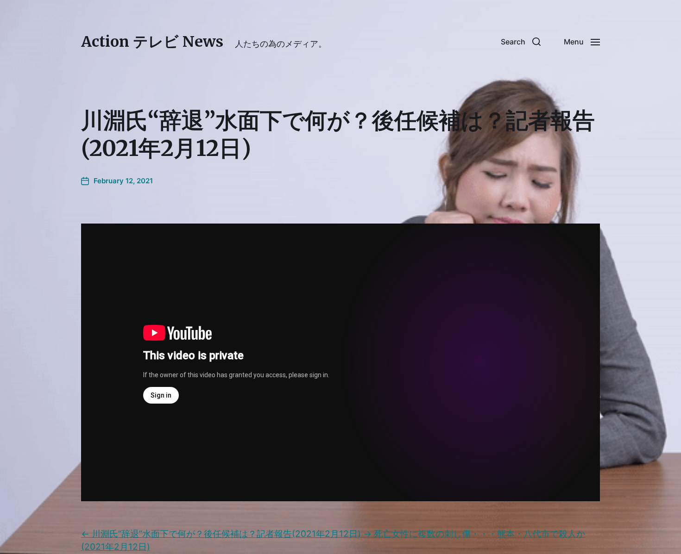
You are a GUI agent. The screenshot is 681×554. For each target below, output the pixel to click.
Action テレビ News (152, 41)
